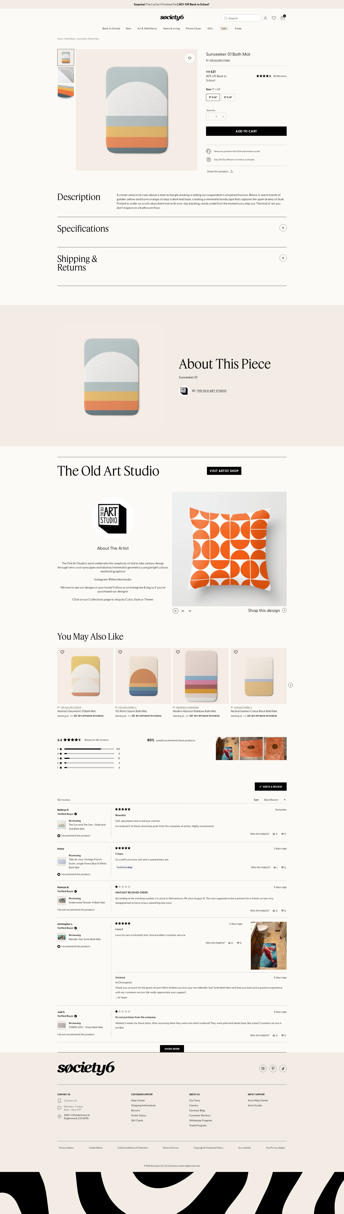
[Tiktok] (283, 1068)
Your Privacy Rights (275, 1147)
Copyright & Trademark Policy (208, 1147)
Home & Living (171, 28)
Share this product (217, 171)
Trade (238, 28)
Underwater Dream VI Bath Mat (87, 902)
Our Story (194, 1100)
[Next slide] (290, 685)
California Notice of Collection (133, 1147)
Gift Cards (137, 1120)
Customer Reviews (200, 1115)
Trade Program (198, 1125)
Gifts (210, 28)
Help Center (138, 1100)
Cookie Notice (96, 1147)
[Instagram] (263, 1068)
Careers (194, 1105)
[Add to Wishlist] (62, 652)
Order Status (138, 1115)
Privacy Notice (66, 1147)
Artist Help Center (258, 1100)
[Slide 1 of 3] (66, 57)
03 (190, 611)
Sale (223, 28)
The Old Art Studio (219, 60)
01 (176, 611)
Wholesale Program (200, 1120)
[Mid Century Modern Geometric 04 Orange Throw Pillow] (229, 549)
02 (183, 611)
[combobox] (241, 18)
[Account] (265, 18)
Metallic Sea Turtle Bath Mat (85, 939)
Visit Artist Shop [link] (224, 470)
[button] (271, 76)
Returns (135, 1110)
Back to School (111, 28)
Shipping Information (143, 1105)
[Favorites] (273, 18)
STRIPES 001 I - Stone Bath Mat (86, 1027)
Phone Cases (193, 28)
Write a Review (274, 788)
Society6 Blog (197, 1110)
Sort (256, 799)
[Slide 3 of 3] (66, 92)
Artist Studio (255, 1105)
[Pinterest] (273, 1068)
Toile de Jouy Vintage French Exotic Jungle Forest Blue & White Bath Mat (87, 863)
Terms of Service (171, 1147)
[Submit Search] (226, 18)
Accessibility (244, 1147)
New (128, 28)
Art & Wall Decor (147, 28)
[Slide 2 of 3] (66, 75)
